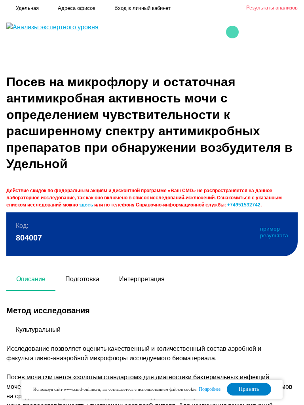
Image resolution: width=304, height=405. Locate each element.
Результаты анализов (272, 8)
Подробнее (209, 389)
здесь (86, 205)
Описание (31, 279)
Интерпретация (142, 279)
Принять (249, 389)
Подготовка (82, 279)
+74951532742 (243, 205)
